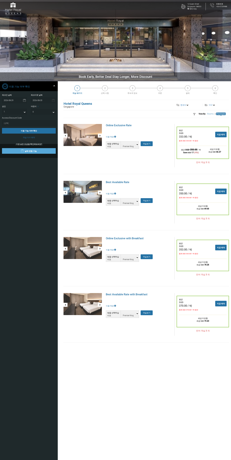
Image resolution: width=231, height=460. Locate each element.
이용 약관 (110, 137)
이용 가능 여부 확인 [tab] (19, 86)
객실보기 (146, 144)
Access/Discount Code (12, 118)
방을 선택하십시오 (113, 145)
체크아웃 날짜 (37, 95)
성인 (4, 106)
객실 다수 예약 (29, 137)
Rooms (210, 114)
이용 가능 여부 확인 (29, 131)
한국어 (183, 105)
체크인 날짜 (7, 95)
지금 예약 (221, 134)
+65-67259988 (221, 6)
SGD (211, 105)
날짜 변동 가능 (30, 151)
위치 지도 (193, 9)
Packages (221, 114)
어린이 (34, 106)
